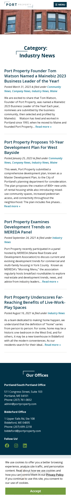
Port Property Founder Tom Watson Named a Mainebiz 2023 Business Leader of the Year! (35, 76)
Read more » (44, 126)
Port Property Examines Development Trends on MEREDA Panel (27, 227)
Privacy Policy (55, 475)
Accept (35, 491)
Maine (53, 91)
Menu (61, 4)
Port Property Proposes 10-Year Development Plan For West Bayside (34, 147)
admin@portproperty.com (20, 404)
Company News (21, 91)
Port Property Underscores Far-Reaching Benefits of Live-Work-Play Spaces (34, 302)
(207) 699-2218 (23, 427)
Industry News (40, 91)
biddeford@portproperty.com (22, 431)
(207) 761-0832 (23, 400)
